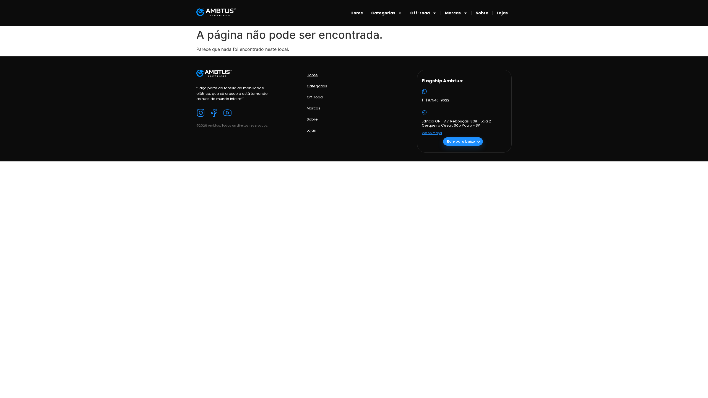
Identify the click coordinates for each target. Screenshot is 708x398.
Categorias (383, 13)
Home (356, 13)
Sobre (482, 13)
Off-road (420, 13)
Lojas (502, 13)
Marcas (453, 13)
